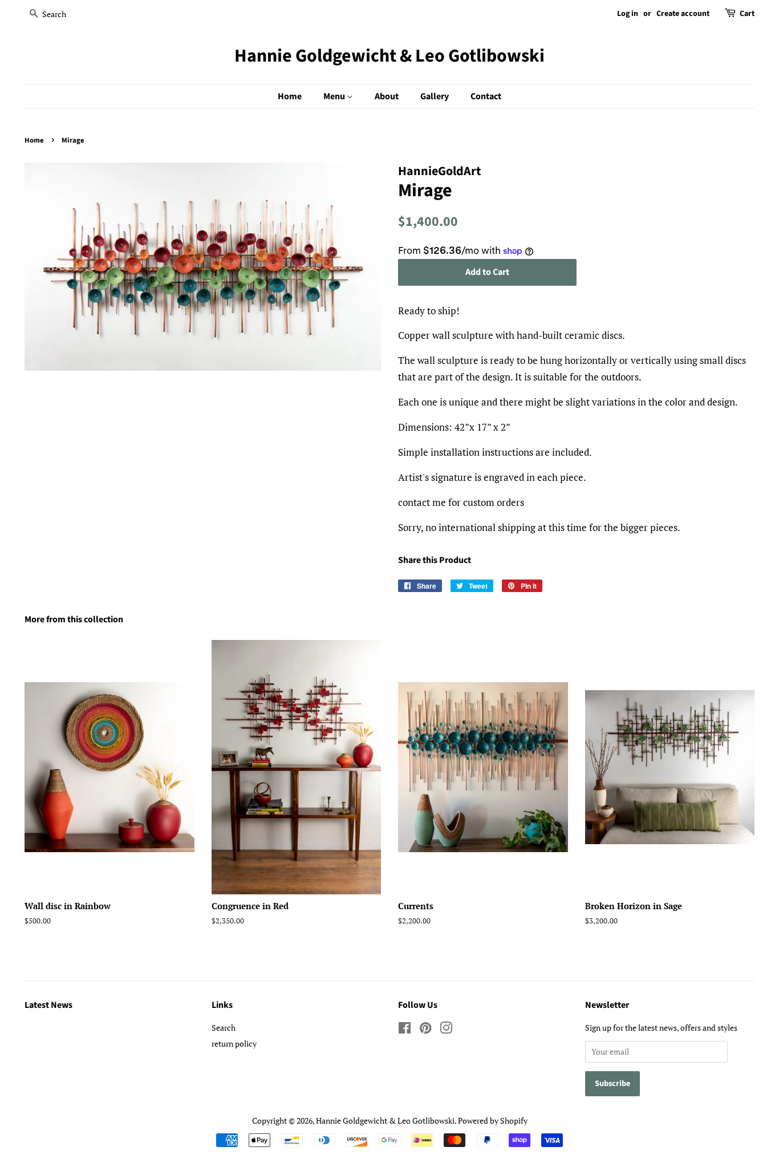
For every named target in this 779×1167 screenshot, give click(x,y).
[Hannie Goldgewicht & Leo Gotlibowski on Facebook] (404, 1029)
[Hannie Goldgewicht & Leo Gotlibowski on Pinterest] (425, 1029)
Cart (747, 13)
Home (290, 96)
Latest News (48, 1005)
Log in (627, 13)
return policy (234, 1043)
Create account (682, 13)
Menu (335, 96)
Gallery (434, 96)
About (387, 96)
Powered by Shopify (493, 1120)
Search (224, 1027)
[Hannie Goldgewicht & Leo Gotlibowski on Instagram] (446, 1029)
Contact (485, 96)
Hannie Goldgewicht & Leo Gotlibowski (389, 56)
